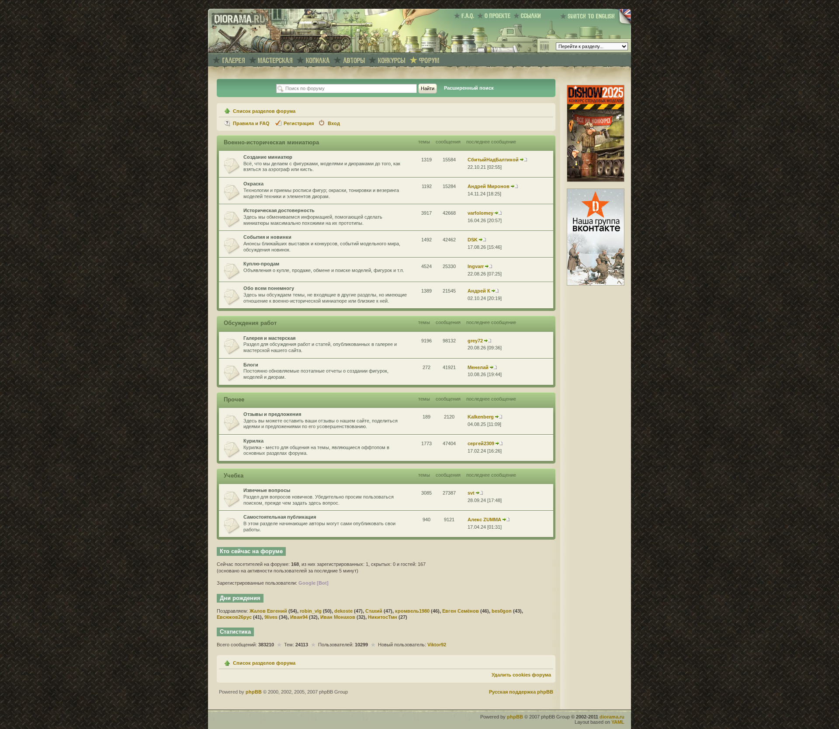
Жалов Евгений (268, 611)
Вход (334, 123)
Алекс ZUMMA (484, 519)
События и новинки (267, 237)
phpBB (254, 691)
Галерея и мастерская (269, 338)
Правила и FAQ (251, 123)
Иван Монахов (337, 617)
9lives (270, 617)
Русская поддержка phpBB (521, 691)
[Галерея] (233, 60)
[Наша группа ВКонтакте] (595, 283)
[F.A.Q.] (465, 15)
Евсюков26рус (234, 617)
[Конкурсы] (391, 60)
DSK (473, 239)
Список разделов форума (264, 111)
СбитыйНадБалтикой (493, 159)
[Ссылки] (528, 15)
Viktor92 (436, 644)
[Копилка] (317, 60)
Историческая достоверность (279, 210)
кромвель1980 (412, 611)
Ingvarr (476, 266)
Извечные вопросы (266, 490)
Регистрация (299, 123)
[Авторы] (354, 60)
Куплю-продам (261, 263)
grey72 (475, 340)
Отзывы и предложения (272, 414)
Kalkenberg (481, 416)
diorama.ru (612, 716)
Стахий (373, 611)
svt (471, 492)
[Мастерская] (275, 60)
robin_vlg (311, 611)
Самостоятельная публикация (279, 517)
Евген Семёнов (460, 611)
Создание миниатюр (267, 157)
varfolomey (480, 213)
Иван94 (299, 617)
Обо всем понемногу (268, 288)
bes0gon (502, 611)
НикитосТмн (382, 617)
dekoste (343, 611)
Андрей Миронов (489, 186)
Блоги (250, 364)
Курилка (253, 440)
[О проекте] (495, 15)
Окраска (253, 183)
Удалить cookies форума (521, 674)
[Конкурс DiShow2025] (595, 180)
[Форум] (429, 60)
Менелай (478, 367)
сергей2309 (481, 443)
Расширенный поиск (469, 88)
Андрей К (479, 290)
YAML (617, 722)
